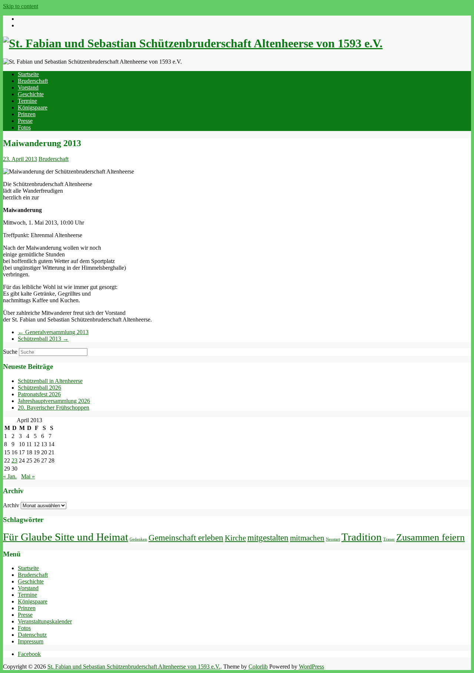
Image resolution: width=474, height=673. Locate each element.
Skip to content (20, 6)
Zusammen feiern (430, 537)
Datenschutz (32, 635)
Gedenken (138, 539)
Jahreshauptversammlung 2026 (54, 401)
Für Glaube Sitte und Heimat (65, 537)
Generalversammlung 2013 (53, 332)
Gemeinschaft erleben (185, 537)
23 (14, 460)
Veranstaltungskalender (45, 621)
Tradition (361, 537)
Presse (25, 121)
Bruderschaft (33, 81)
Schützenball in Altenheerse (50, 381)
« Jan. (10, 476)
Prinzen (27, 114)
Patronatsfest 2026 (39, 394)
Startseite (28, 74)
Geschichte (31, 94)
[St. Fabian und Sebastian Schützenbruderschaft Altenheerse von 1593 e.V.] (193, 43)
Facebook (29, 654)
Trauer (389, 539)
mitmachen (307, 538)
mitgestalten (267, 537)
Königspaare (32, 107)
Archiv (11, 505)
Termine (27, 101)
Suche (10, 352)
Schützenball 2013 (43, 339)
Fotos (24, 127)
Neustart (333, 539)
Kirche (235, 538)
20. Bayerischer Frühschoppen (53, 407)
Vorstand (28, 87)
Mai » (28, 476)
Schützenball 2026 (39, 387)
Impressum (30, 641)
